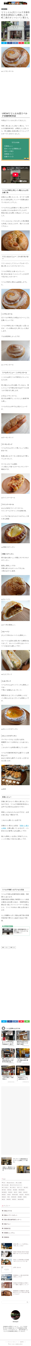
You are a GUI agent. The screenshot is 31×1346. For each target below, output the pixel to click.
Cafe (4, 1182)
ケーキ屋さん (5, 1187)
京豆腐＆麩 (22, 1189)
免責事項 (22, 1341)
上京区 (26, 1187)
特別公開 (14, 1197)
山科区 (22, 1194)
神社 (25, 1197)
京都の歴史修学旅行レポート (13, 1219)
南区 (21, 1192)
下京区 (4, 1189)
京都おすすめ (8, 1211)
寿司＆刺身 (15, 1194)
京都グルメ (4, 9)
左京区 (27, 1194)
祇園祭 (20, 1197)
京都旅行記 (7, 1228)
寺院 (9, 1194)
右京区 (26, 1192)
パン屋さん (6, 947)
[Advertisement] (15, 92)
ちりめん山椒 (5, 1185)
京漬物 (15, 1189)
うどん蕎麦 (19, 1182)
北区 (16, 1192)
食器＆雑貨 (21, 1199)
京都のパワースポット (10, 1215)
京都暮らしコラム (9, 1233)
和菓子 (4, 1194)
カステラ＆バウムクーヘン (16, 1185)
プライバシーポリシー (12, 1341)
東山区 (4, 1197)
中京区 (13, 947)
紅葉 (4, 1199)
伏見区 (11, 1192)
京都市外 (5, 1192)
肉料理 (9, 1199)
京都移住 (6, 1237)
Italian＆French (11, 1182)
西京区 (14, 1199)
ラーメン (20, 1187)
